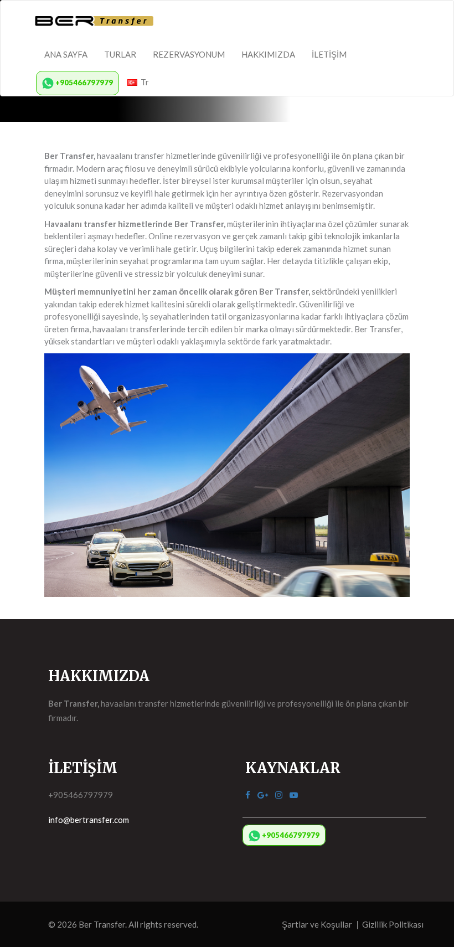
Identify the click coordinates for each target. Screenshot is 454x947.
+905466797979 (83, 82)
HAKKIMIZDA (268, 54)
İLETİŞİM (329, 54)
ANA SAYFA (65, 54)
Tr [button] (143, 82)
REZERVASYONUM (189, 54)
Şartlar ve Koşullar (317, 924)
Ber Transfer (102, 924)
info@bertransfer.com (88, 820)
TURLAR (120, 54)
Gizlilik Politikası (393, 924)
